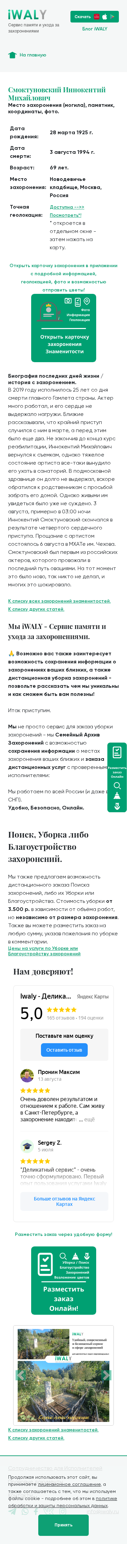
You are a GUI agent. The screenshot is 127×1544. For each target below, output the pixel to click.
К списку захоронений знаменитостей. (53, 1430)
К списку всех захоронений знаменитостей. (59, 601)
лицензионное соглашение (69, 1484)
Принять (63, 1525)
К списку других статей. (36, 609)
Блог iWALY (94, 29)
